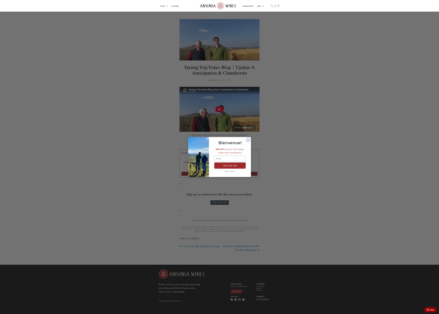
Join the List (230, 165)
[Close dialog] (248, 140)
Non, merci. (230, 171)
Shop (162, 6)
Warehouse (247, 6)
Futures (175, 6)
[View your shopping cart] (278, 6)
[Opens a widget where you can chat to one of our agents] (430, 310)
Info (259, 6)
